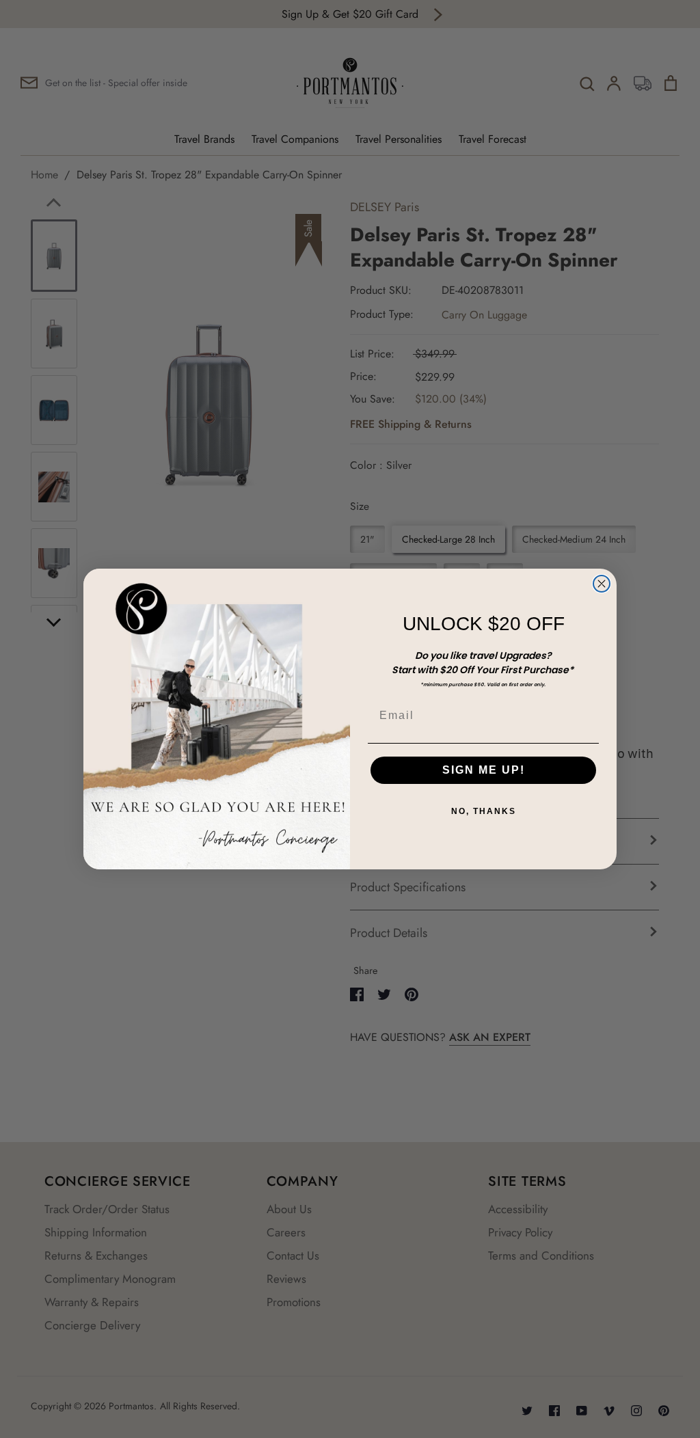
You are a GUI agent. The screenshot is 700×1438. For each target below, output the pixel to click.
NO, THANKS (483, 811)
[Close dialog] (601, 583)
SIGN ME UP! (483, 770)
